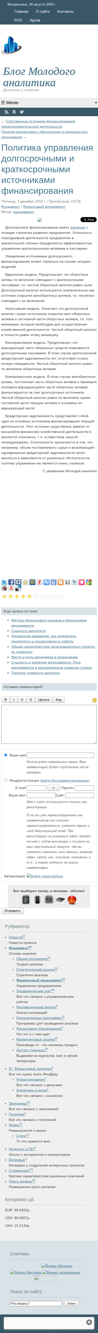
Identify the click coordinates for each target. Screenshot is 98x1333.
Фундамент (10, 207)
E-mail (20, 788)
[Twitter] (21, 112)
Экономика (19, 1103)
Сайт (60, 795)
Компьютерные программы (40, 1018)
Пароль (67, 788)
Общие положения (33, 959)
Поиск (71, 1303)
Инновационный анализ (36, 1007)
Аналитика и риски (32, 1090)
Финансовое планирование (39, 1029)
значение (77, 227)
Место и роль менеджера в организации (44, 657)
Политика (17, 1114)
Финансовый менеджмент (44, 207)
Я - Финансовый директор (31, 1069)
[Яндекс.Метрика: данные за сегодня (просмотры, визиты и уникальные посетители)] (25, 1272)
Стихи (22, 1136)
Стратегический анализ (37, 969)
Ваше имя (17, 755)
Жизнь (15, 1125)
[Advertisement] (49, 525)
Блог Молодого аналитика (39, 76)
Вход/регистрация (49, 780)
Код (59, 700)
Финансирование (31, 1079)
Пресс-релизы (22, 1181)
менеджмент (23, 212)
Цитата (43, 700)
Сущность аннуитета (28, 631)
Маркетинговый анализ (37, 1039)
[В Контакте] (14, 112)
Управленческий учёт (35, 991)
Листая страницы (32, 1050)
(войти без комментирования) (64, 780)
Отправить (13, 911)
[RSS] (6, 112)
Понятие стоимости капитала (35, 673)
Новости (17, 937)
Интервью (18, 1160)
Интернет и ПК (22, 1149)
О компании (21, 1171)
